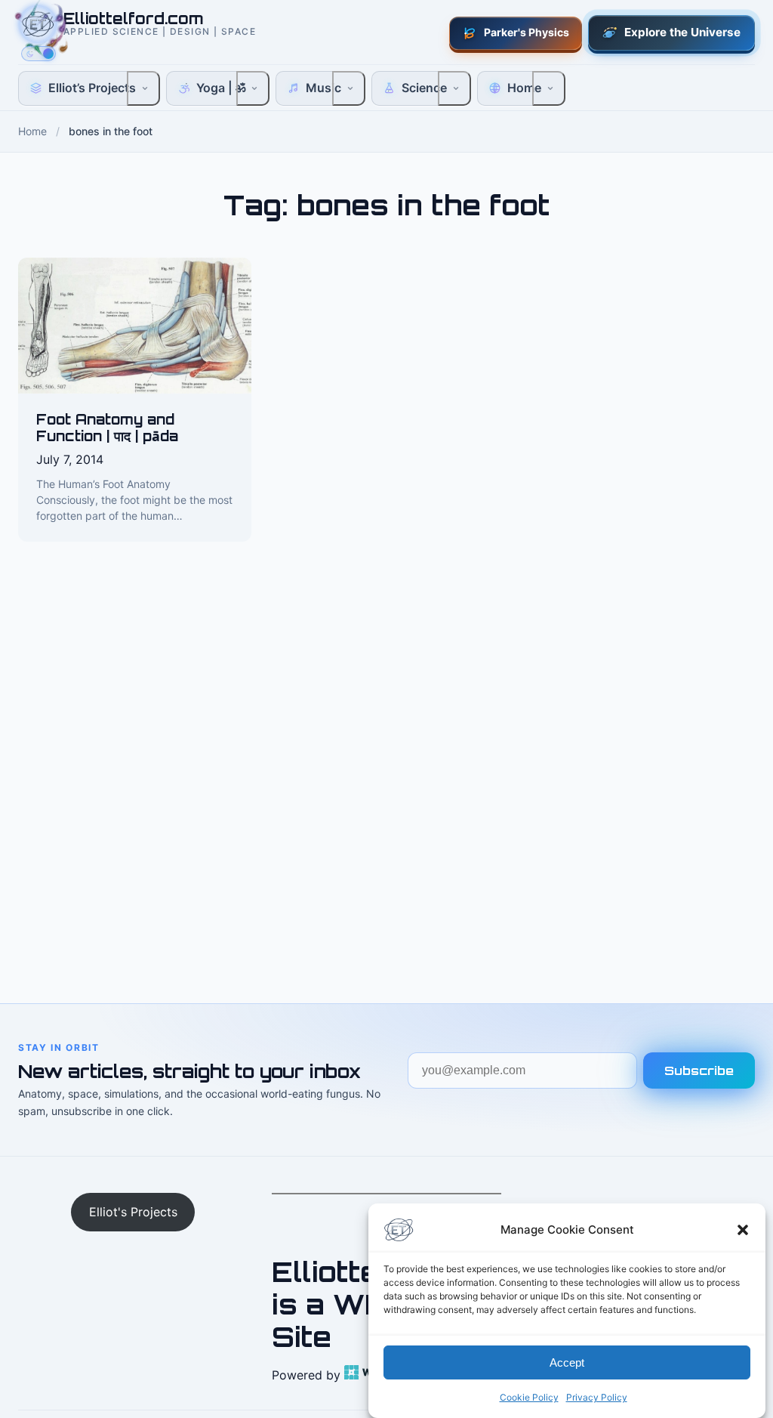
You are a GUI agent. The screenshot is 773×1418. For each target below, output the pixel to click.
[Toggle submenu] (143, 88)
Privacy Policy (596, 1397)
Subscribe (699, 1070)
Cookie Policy (529, 1397)
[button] (742, 1229)
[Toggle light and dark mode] (38, 53)
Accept (567, 1362)
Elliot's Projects (133, 1211)
